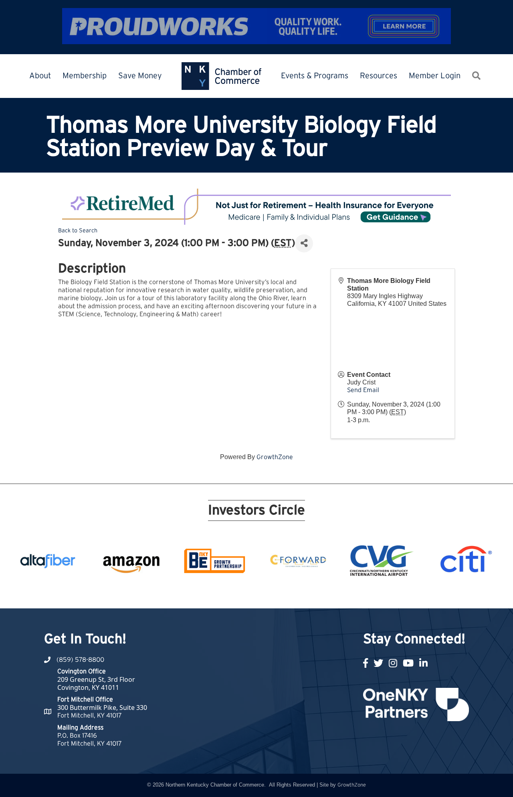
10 (242, 593)
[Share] (304, 243)
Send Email (363, 390)
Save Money (140, 76)
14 (280, 593)
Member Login (434, 76)
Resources (378, 76)
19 (328, 593)
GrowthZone (274, 457)
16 (300, 593)
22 (357, 593)
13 (271, 593)
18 (319, 593)
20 (338, 593)
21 (348, 593)
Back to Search (77, 231)
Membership (85, 76)
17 (309, 593)
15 (290, 593)
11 (251, 593)
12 (261, 593)
